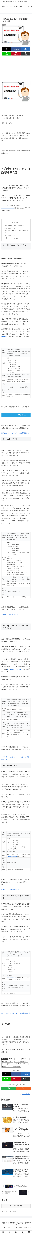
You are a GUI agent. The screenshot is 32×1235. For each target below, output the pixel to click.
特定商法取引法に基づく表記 (23, 1228)
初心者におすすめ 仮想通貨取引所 (11, 1066)
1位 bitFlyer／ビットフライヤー (14, 225)
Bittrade (19, 1058)
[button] (25, 53)
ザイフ (4, 1063)
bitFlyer (12, 1058)
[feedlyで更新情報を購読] (8, 1088)
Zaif (12, 1061)
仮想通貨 (5, 1058)
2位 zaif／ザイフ (10, 228)
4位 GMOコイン (10, 235)
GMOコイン (26, 1058)
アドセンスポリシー (8, 1227)
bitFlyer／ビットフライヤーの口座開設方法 (15, 433)
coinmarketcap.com (7, 208)
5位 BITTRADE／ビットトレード (14, 238)
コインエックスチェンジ (21, 1061)
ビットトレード (13, 1063)
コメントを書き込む (16, 1206)
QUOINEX (5, 1061)
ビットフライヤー (24, 1063)
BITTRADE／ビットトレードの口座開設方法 (15, 1013)
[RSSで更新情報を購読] (23, 1088)
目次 (13, 222)
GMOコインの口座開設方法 (10, 889)
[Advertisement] (16, 69)
